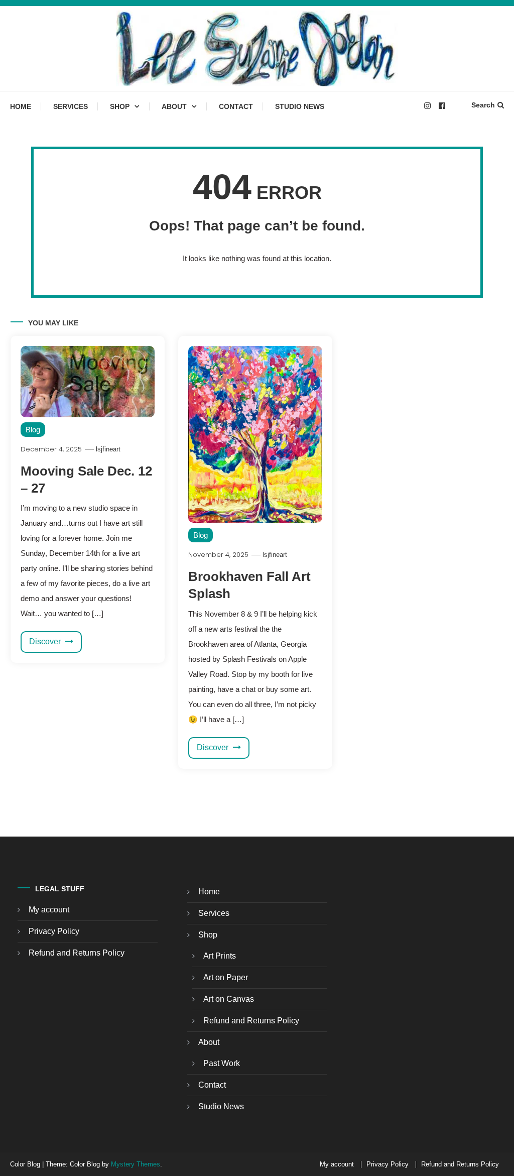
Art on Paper (225, 977)
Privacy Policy (54, 931)
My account (49, 909)
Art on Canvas (228, 999)
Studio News (299, 106)
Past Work (221, 1063)
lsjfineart (108, 449)
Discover (46, 641)
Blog (33, 429)
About (174, 106)
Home (20, 106)
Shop (120, 106)
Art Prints (219, 956)
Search (483, 105)
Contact (236, 106)
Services (70, 106)
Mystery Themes (135, 1164)
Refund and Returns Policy (76, 953)
